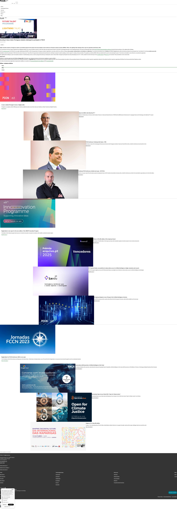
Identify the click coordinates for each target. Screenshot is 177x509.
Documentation (116, 478)
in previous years (6, 51)
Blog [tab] (3, 67)
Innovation (2, 44)
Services (2, 10)
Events (176, 476)
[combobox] (12, 489)
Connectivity (58, 474)
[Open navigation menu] (17, 3)
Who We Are (2, 474)
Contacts (1, 482)
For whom (2, 478)
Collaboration (58, 478)
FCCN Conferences (3, 465)
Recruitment (2, 480)
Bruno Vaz (107, 54)
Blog (1, 15)
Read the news (4, 234)
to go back (2, 18)
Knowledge (58, 480)
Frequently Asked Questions (119, 482)
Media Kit (115, 480)
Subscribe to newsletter (172, 492)
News (3, 17)
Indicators (116, 474)
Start (0, 17)
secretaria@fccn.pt (3, 461)
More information (4, 360)
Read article (3, 108)
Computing (58, 476)
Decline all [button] (11, 504)
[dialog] (8, 498)
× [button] (13, 489)
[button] (8, 506)
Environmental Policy (167, 496)
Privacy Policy (160, 496)
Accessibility (174, 496)
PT (14, 3)
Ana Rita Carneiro (100, 54)
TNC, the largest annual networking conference (102, 49)
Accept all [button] (4, 504)
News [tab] (3, 65)
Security (57, 482)
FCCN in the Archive (3, 469)
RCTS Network (2, 476)
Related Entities (116, 476)
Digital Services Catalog (4, 467)
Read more (8, 495)
